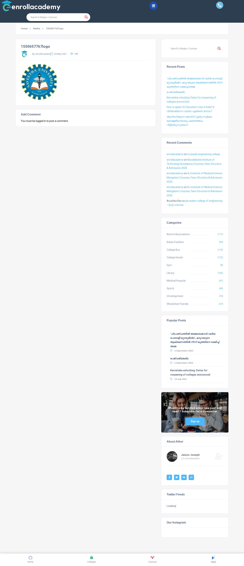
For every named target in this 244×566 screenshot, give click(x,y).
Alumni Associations (178, 234)
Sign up (195, 421)
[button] (154, 6)
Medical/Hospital (176, 280)
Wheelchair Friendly (177, 303)
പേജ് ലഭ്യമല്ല (176, 92)
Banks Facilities (175, 242)
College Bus (173, 249)
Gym (169, 265)
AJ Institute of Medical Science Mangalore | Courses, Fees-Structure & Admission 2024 (194, 177)
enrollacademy (175, 154)
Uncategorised (175, 296)
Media (36, 28)
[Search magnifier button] (86, 17)
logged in (41, 121)
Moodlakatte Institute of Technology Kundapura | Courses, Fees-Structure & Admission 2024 (194, 163)
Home (24, 28)
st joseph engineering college (203, 154)
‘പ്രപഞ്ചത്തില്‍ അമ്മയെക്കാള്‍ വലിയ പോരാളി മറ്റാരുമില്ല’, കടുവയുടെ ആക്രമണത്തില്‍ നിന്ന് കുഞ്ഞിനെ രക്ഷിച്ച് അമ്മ (195, 82)
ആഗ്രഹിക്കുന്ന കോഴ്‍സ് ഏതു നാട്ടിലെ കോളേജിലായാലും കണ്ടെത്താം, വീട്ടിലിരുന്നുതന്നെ (189, 120)
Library (170, 273)
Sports (170, 288)
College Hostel (175, 257)
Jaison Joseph (190, 454)
